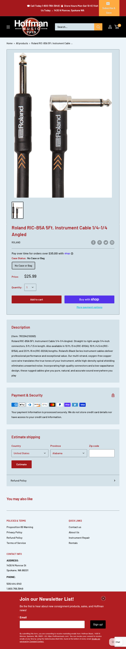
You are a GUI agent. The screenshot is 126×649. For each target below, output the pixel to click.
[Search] (98, 26)
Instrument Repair (79, 537)
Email (23, 617)
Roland (16, 242)
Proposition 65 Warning (20, 526)
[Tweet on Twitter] (106, 242)
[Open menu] (8, 27)
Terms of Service (16, 542)
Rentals (73, 542)
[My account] (110, 27)
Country (16, 445)
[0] (117, 27)
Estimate (21, 464)
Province (55, 445)
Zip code (94, 445)
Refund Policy (19, 480)
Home (10, 43)
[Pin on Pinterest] (99, 242)
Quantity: (17, 287)
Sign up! (98, 624)
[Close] (103, 598)
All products (22, 43)
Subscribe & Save (108, 10)
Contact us (75, 526)
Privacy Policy (14, 532)
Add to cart (36, 299)
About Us (74, 532)
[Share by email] (112, 242)
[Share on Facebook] (93, 242)
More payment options (89, 307)
